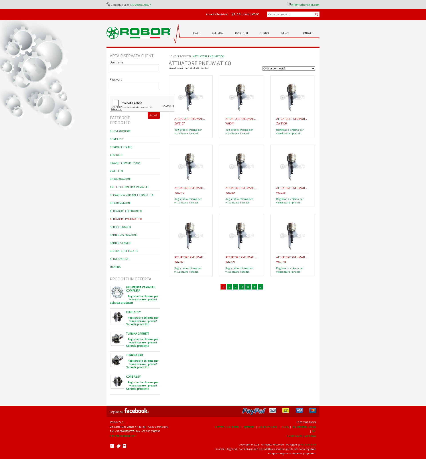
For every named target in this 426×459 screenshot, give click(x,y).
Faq (314, 431)
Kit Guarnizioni (120, 203)
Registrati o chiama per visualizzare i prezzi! (188, 131)
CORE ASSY (133, 312)
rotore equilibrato (124, 251)
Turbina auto (294, 435)
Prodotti (241, 33)
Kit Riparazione (120, 179)
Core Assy (310, 435)
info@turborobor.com (305, 5)
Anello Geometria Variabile (129, 187)
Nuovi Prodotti (120, 131)
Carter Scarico (120, 243)
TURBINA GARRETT (137, 333)
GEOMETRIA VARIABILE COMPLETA (140, 289)
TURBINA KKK (134, 355)
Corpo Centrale (121, 147)
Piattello (116, 171)
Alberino (116, 155)
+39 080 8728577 (140, 5)
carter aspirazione (123, 235)
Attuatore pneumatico (126, 219)
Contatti (307, 33)
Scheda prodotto (121, 302)
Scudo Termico (120, 227)
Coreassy (117, 139)
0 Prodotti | (248, 14)
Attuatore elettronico (126, 211)
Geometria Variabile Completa (131, 195)
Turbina (115, 267)
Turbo (264, 33)
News (285, 33)
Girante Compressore (125, 163)
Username (116, 62)
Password (116, 79)
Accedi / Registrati (217, 14)
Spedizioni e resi (268, 426)
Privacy (284, 426)
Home (195, 33)
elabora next (308, 444)
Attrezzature (119, 259)
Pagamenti (248, 426)
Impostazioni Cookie (304, 426)
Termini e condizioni (227, 426)
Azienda (217, 33)
